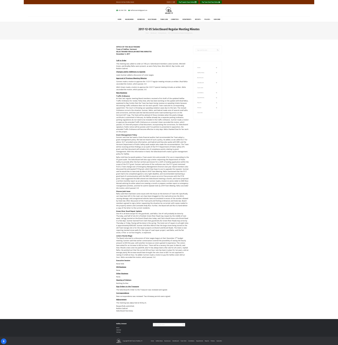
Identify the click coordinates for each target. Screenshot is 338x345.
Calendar (118, 330)
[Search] (174, 2)
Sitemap (118, 332)
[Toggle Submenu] (216, 67)
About (117, 327)
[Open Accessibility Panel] (4, 341)
